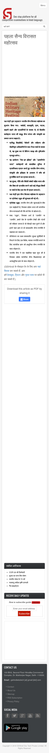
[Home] (7, 10)
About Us (11, 690)
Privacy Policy (13, 701)
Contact (10, 686)
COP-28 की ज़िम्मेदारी (17, 572)
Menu (43, 6)
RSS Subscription (14, 697)
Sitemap (10, 694)
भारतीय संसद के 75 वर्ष (17, 579)
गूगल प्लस (29, 274)
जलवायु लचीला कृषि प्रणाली (18, 582)
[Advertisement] (24, 72)
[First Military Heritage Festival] (24, 106)
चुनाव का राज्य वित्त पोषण (17, 575)
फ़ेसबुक (10, 274)
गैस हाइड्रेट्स (14, 585)
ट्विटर (18, 274)
